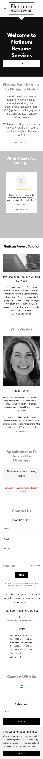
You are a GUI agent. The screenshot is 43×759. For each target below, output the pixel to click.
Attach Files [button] (10, 566)
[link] (21, 8)
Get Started (21, 64)
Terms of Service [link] (25, 585)
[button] (5, 8)
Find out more (21, 142)
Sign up (21, 722)
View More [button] (21, 204)
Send (21, 575)
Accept (21, 753)
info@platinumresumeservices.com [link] (21, 621)
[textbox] (21, 528)
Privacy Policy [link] (12, 585)
